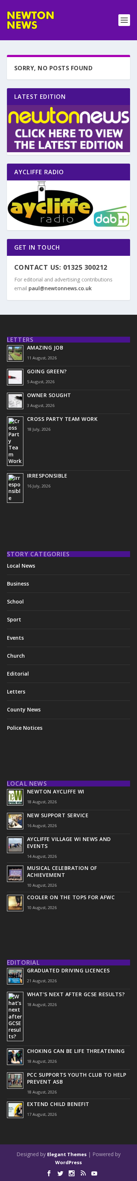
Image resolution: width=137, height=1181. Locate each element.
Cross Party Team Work (62, 418)
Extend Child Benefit (58, 1103)
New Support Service (58, 815)
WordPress (68, 1162)
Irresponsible (47, 475)
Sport (14, 619)
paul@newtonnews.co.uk (60, 288)
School (15, 601)
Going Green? (47, 371)
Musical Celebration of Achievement (62, 871)
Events (15, 637)
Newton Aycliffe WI (55, 791)
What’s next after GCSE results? (76, 994)
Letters (16, 691)
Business (18, 583)
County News (24, 709)
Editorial (18, 673)
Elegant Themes (67, 1154)
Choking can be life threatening (76, 1050)
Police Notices (24, 727)
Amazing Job (45, 347)
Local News (21, 565)
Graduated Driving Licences (68, 970)
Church (16, 655)
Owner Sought (49, 395)
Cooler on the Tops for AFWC (71, 897)
